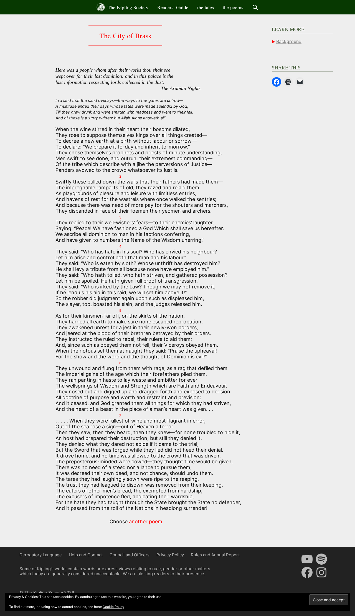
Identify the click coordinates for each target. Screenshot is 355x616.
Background (288, 41)
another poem (145, 521)
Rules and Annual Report (215, 554)
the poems (233, 7)
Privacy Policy (170, 554)
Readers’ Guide (172, 7)
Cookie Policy (113, 607)
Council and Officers (129, 554)
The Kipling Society (127, 7)
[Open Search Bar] (255, 7)
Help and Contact (86, 554)
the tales (205, 7)
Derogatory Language (40, 554)
